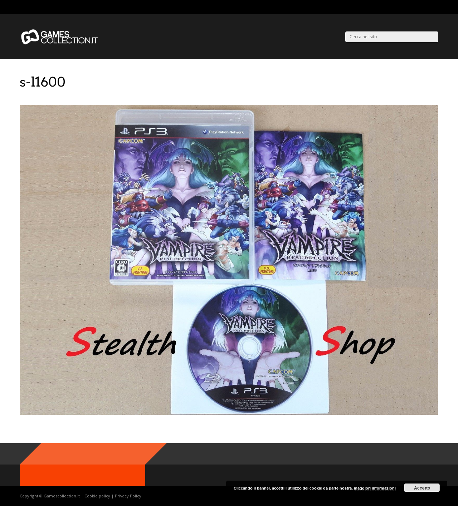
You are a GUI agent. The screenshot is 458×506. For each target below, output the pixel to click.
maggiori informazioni (375, 488)
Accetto (422, 488)
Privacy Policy (128, 495)
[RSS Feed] (409, 7)
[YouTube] (436, 7)
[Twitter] (418, 7)
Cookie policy (97, 495)
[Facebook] (427, 7)
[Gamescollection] (60, 43)
